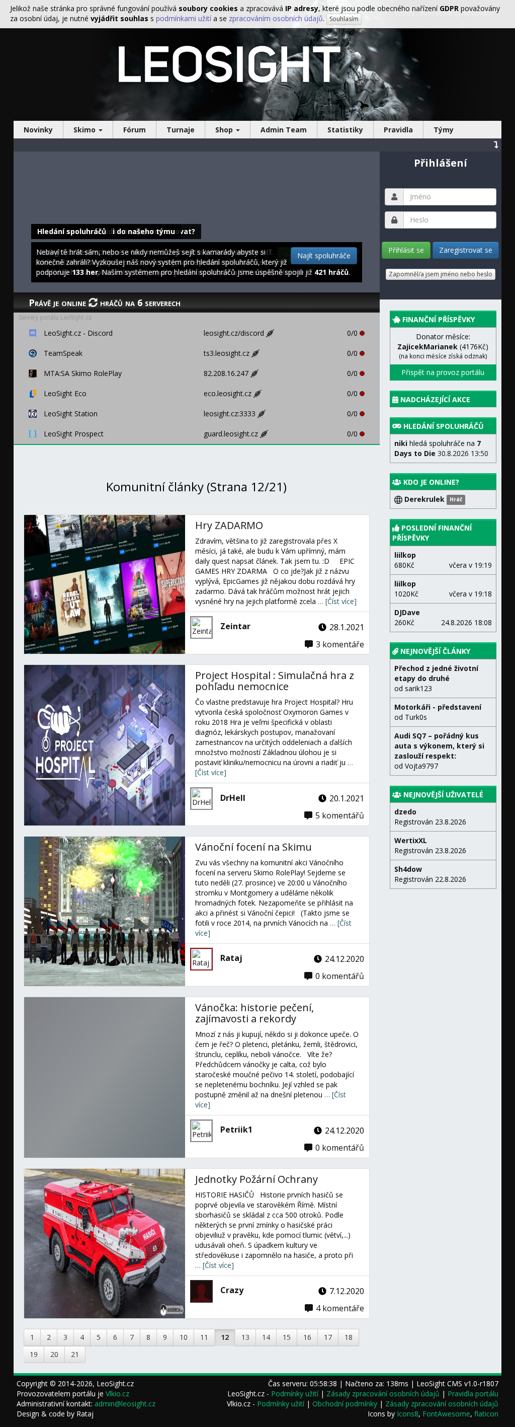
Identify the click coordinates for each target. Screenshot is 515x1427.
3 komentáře (340, 644)
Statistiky (345, 129)
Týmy (444, 129)
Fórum (134, 129)
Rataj (231, 957)
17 (328, 1337)
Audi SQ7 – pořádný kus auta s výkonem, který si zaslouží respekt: (439, 746)
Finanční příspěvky (438, 319)
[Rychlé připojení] (272, 333)
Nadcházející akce (435, 399)
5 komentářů (339, 815)
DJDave (407, 612)
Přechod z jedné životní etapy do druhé (436, 673)
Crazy (231, 1290)
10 (184, 1337)
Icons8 (407, 1413)
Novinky (38, 129)
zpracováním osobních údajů (276, 18)
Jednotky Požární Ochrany (256, 1179)
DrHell (232, 797)
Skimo (85, 129)
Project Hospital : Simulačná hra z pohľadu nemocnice (274, 680)
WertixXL (410, 840)
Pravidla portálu (473, 1393)
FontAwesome (446, 1413)
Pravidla (398, 129)
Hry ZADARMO (229, 525)
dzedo (405, 811)
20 (54, 1354)
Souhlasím (344, 19)
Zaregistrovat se (465, 250)
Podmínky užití (294, 1393)
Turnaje (180, 129)
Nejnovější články (435, 651)
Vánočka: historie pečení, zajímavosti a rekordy (254, 1013)
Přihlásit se (406, 250)
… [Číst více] (337, 601)
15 (287, 1337)
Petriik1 (236, 1129)
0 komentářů (339, 976)
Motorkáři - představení (437, 707)
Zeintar (235, 626)
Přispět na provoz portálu (442, 372)
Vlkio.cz (117, 1393)
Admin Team (284, 129)
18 (349, 1337)
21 (75, 1354)
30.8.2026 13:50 (441, 448)
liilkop (405, 555)
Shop (225, 129)
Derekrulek (432, 499)
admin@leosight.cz (125, 1403)
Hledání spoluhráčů (443, 426)
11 (204, 1337)
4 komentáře (340, 1308)
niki (400, 443)
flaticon (486, 1413)
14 (266, 1337)
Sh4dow (408, 869)
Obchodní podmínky (344, 1403)
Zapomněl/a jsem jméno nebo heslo (440, 274)
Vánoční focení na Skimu (253, 847)
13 (245, 1337)
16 (307, 1337)
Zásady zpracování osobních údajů (383, 1393)
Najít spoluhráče (324, 255)
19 (34, 1354)
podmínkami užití (183, 18)
